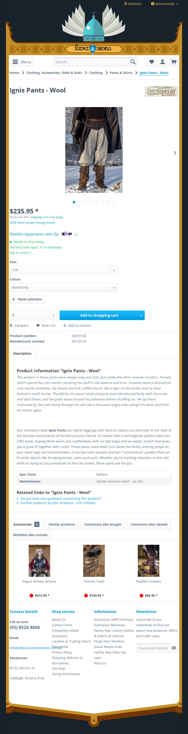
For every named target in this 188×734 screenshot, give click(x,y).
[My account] (162, 61)
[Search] (133, 61)
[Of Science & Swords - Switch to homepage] (94, 48)
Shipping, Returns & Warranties (67, 660)
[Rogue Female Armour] (39, 561)
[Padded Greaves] (149, 561)
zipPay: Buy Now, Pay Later (110, 655)
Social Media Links (108, 647)
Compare (21, 325)
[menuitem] (22, 61)
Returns (100, 663)
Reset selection (30, 299)
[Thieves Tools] (94, 561)
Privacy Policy (62, 652)
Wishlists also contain (30, 535)
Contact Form (62, 625)
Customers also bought (102, 524)
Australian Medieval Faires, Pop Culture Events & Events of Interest (114, 630)
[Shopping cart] (173, 61)
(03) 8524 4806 (25, 627)
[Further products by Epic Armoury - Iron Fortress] (161, 94)
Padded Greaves (148, 581)
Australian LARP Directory (113, 619)
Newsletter (60, 647)
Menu (26, 62)
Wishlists (134, 4)
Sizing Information (66, 674)
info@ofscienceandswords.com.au (36, 648)
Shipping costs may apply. (46, 217)
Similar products (62, 524)
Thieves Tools (94, 581)
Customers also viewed (149, 524)
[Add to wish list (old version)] (151, 61)
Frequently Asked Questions (65, 633)
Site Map (58, 668)
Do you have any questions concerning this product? (60, 498)
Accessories (25, 524)
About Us (59, 619)
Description (22, 353)
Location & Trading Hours (71, 641)
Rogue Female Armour (39, 581)
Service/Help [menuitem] (164, 4)
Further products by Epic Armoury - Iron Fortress (58, 503)
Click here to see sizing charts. (33, 222)
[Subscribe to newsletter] (174, 648)
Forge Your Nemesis (109, 641)
